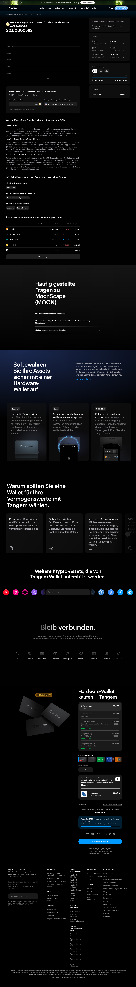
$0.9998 (55, 240)
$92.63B (77, 245)
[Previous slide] (8, 534)
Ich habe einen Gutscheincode (112, 804)
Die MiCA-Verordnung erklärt (54, 899)
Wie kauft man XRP (75, 955)
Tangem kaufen (121, 8)
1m (101, 71)
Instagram (67, 658)
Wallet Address (92, 894)
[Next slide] (127, 534)
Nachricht (107, 895)
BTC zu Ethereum (74, 915)
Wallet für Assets (74, 899)
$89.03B (77, 250)
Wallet (42, 8)
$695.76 (55, 245)
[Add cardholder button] (117, 779)
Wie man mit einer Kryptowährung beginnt (55, 874)
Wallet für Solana (74, 886)
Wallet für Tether (74, 894)
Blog (105, 891)
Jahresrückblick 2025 (111, 910)
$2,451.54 (54, 234)
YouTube (42, 658)
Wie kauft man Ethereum (75, 940)
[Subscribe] (35, 896)
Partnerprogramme (110, 885)
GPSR (89, 879)
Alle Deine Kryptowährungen (76, 920)
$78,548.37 (54, 229)
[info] (105, 44)
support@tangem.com (15, 876)
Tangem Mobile (52, 912)
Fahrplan (106, 901)
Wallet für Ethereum (74, 881)
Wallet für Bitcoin (74, 876)
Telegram (54, 658)
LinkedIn (106, 658)
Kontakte (106, 916)
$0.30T (77, 234)
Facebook (81, 658)
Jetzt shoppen (87, 3)
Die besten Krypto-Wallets (56, 881)
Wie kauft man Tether (75, 960)
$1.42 (56, 250)
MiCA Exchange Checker (55, 895)
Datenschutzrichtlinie (26, 903)
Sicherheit (107, 876)
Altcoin (89, 891)
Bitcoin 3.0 (91, 888)
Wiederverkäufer (109, 882)
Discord (94, 658)
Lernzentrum (108, 898)
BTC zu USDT (75, 911)
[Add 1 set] (91, 769)
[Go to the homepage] (13, 8)
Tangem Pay (51, 909)
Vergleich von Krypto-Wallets (54, 885)
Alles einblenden (74, 965)
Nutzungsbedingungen (93, 873)
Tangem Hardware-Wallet (56, 918)
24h (94, 71)
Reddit (30, 658)
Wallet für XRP (75, 890)
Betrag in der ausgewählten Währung (57, 100)
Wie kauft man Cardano (75, 949)
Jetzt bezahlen (59, 8)
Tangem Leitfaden (110, 907)
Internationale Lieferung (112, 879)
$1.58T (77, 229)
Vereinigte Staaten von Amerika (108, 810)
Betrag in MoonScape (16, 100)
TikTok (119, 658)
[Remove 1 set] (80, 769)
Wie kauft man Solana (75, 944)
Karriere (106, 913)
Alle (106, 71)
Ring (49, 8)
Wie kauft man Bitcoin (75, 934)
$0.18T (78, 239)
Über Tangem (108, 873)
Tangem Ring (51, 915)
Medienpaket (108, 904)
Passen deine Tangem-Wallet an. (115, 888)
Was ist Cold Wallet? (54, 878)
